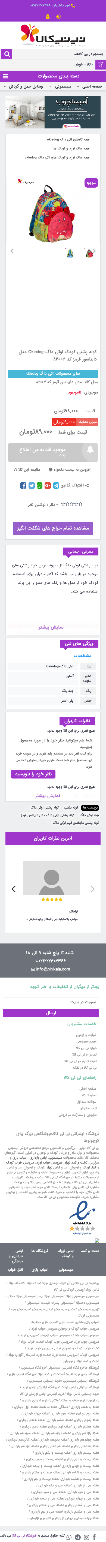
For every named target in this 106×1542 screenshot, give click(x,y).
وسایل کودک (75, 1289)
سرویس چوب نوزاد (86, 1341)
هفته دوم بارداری (87, 1413)
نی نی (70, 1283)
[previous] (92, 889)
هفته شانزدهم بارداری (22, 1439)
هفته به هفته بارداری (85, 1407)
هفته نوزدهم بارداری (24, 1446)
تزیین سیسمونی (88, 1309)
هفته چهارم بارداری (35, 1413)
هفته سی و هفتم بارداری (45, 1505)
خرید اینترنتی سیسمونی (45, 1380)
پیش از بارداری (62, 1518)
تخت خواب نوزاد (32, 1341)
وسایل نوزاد (49, 1283)
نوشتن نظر (37, 505)
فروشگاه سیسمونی (33, 1367)
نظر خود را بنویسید (33, 774)
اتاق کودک (89, 1167)
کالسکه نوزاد (16, 1283)
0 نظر (53, 505)
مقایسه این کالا (29, 469)
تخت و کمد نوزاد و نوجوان (81, 1361)
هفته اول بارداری (25, 1407)
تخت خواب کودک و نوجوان (80, 1348)
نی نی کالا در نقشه (84, 1067)
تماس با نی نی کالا (84, 1054)
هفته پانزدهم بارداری (53, 1439)
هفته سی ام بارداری (85, 1485)
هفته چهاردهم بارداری (83, 1439)
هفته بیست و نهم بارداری (40, 1479)
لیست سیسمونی (38, 1302)
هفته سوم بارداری (61, 1413)
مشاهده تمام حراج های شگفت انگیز (53, 528)
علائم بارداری (50, 1400)
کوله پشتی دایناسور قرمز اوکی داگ (76, 822)
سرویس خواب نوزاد (49, 1162)
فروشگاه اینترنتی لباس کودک (80, 1387)
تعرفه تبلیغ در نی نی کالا (80, 1061)
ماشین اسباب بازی (71, 1322)
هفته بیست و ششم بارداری (79, 1472)
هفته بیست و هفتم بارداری (40, 1472)
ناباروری (45, 1518)
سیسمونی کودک (88, 1315)
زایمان (33, 1518)
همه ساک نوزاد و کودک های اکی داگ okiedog (57, 157)
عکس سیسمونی (65, 1309)
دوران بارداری (31, 1400)
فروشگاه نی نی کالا (24, 1535)
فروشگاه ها (40, 1251)
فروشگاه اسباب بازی (22, 1374)
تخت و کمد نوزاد (75, 1162)
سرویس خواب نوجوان (54, 1335)
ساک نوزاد (33, 1283)
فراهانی (73, 911)
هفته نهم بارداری (59, 1426)
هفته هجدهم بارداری (54, 1446)
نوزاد (62, 1283)
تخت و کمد (90, 1251)
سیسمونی (55, 1157)
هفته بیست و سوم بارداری (43, 1459)
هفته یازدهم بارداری (85, 1433)
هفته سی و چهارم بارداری (81, 1498)
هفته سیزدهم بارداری (23, 1433)
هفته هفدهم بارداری (84, 1446)
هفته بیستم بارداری (85, 1452)
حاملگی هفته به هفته (54, 1407)
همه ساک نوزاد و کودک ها (71, 148)
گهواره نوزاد (15, 1354)
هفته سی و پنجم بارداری (45, 1498)
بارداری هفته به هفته (75, 1400)
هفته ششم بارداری (58, 1420)
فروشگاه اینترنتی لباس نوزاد (40, 1387)
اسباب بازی (20, 1157)
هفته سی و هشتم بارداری (81, 1511)
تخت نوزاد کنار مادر (37, 1354)
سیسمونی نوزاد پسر (51, 1296)
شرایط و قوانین (86, 1035)
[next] (14, 889)
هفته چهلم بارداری (86, 1518)
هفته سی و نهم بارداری (46, 1511)
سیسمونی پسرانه (62, 1302)
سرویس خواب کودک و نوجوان (78, 1328)
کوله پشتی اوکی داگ (44, 807)
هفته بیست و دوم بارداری (81, 1459)
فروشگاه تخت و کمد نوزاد (55, 1374)
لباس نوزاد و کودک (66, 1253)
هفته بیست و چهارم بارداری (80, 1465)
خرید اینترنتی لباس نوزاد (83, 1393)
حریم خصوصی (86, 1041)
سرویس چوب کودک (58, 1341)
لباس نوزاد (53, 1167)
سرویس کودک (89, 1354)
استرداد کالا (89, 1095)
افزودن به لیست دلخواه (72, 469)
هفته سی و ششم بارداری (81, 1505)
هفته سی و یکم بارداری (54, 1485)
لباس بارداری (38, 1157)
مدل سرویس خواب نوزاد (43, 1348)
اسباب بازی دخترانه (44, 1322)
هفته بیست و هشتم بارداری (79, 1479)
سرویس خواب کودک (20, 1162)
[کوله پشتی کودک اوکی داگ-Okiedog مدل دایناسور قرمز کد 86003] (91, 250)
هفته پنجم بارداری (86, 1420)
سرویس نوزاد (29, 1335)
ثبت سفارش (88, 1108)
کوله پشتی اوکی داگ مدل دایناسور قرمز (47, 815)
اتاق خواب (15, 1269)
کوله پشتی (71, 807)
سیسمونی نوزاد (75, 1296)
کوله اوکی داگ (89, 815)
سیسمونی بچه (20, 1309)
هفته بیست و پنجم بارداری (40, 1465)
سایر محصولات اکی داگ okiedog (53, 374)
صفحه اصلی (87, 1088)
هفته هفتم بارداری (31, 1420)
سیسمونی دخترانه (87, 1302)
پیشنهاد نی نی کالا (87, 1283)
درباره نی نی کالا (86, 1048)
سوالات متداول (86, 1101)
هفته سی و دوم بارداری (82, 1492)
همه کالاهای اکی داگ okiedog (68, 139)
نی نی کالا (60, 1289)
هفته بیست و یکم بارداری (52, 1452)
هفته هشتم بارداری (85, 1426)
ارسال (51, 1013)
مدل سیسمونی (42, 1309)
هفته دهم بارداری (33, 1426)
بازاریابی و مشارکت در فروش (77, 1115)
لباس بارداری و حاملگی (16, 1256)
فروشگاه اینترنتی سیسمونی (66, 1367)
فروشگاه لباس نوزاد (86, 1374)
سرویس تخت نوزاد (65, 1354)
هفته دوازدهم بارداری (54, 1433)
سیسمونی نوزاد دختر (22, 1296)
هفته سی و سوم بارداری (49, 1492)
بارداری (94, 1400)
